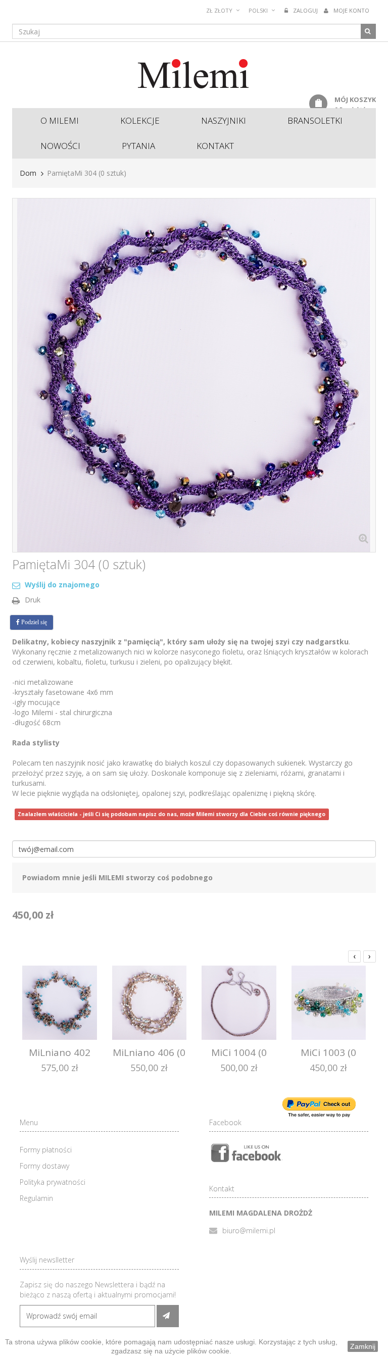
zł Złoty (219, 10)
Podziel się (33, 622)
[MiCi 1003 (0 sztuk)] (329, 1001)
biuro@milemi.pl (248, 1230)
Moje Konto (351, 10)
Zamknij (362, 1346)
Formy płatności (46, 1149)
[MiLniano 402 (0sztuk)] (59, 1001)
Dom (28, 173)
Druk (32, 600)
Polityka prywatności (52, 1182)
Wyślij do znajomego (62, 584)
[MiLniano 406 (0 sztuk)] (149, 1001)
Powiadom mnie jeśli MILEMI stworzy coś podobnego (117, 877)
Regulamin (36, 1198)
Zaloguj (305, 10)
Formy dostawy (44, 1166)
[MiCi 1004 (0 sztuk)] (239, 1001)
